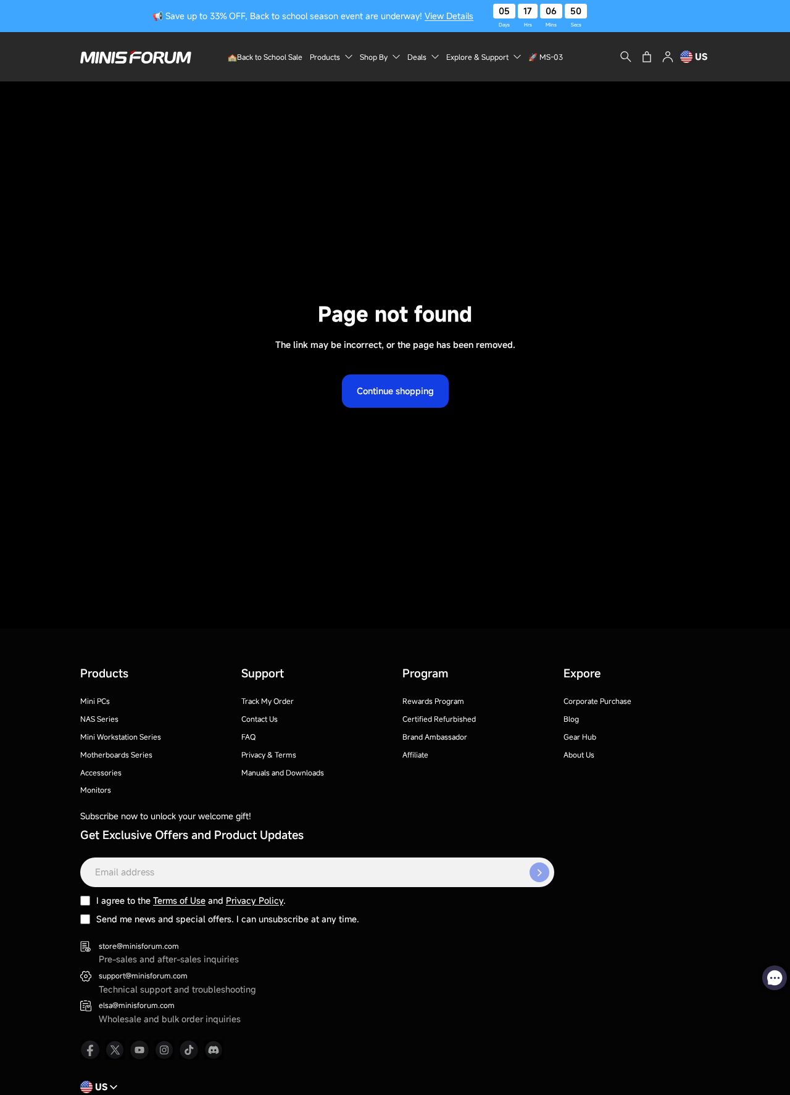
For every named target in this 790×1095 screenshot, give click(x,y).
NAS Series (99, 719)
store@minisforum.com (139, 946)
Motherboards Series (116, 754)
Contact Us (259, 719)
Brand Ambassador (434, 737)
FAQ (248, 737)
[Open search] (625, 56)
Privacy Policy (254, 900)
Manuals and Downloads (282, 772)
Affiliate (415, 754)
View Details (449, 16)
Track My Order (267, 701)
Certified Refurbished (439, 719)
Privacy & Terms (268, 754)
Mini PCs (95, 701)
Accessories (101, 772)
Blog (571, 719)
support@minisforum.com (143, 975)
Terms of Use (179, 900)
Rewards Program (433, 701)
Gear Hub (579, 737)
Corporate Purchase (597, 701)
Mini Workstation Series (120, 737)
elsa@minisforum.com (137, 1005)
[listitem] (90, 1050)
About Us (578, 754)
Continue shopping (395, 391)
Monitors (95, 790)
